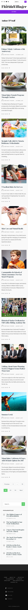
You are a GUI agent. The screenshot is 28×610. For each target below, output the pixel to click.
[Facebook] (2, 2)
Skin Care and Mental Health (12, 229)
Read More (5, 68)
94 (15, 490)
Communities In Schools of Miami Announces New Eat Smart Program (11, 274)
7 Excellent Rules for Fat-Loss (12, 187)
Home (5, 577)
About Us (12, 577)
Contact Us (14, 582)
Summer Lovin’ (7, 415)
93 (10, 490)
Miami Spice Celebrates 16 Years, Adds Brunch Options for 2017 (13, 459)
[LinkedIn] (8, 2)
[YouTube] (6, 2)
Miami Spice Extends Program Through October (12, 96)
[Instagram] (4, 2)
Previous (6, 484)
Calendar (19, 578)
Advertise (21, 577)
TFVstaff (12, 54)
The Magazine (10, 578)
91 (22, 484)
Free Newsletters (18, 580)
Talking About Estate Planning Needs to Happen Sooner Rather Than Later (13, 368)
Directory (7, 580)
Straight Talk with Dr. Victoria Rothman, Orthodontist (12, 142)
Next (21, 490)
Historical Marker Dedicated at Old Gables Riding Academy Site (13, 322)
